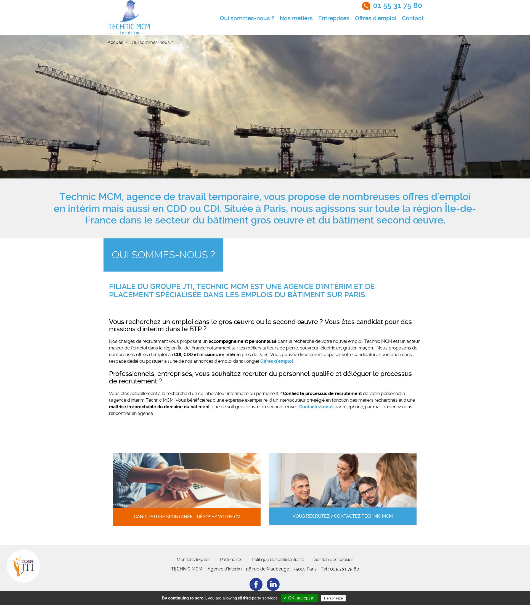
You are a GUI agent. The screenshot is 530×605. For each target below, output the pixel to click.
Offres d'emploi (375, 18)
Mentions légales (194, 559)
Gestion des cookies (334, 559)
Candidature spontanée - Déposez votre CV (187, 516)
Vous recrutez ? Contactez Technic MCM (343, 516)
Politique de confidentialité (278, 559)
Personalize (333, 598)
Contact (413, 18)
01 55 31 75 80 (397, 5)
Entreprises (333, 18)
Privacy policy (360, 598)
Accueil (115, 42)
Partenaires (231, 559)
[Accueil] (129, 17)
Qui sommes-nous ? (247, 18)
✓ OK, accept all (299, 598)
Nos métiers (296, 18)
